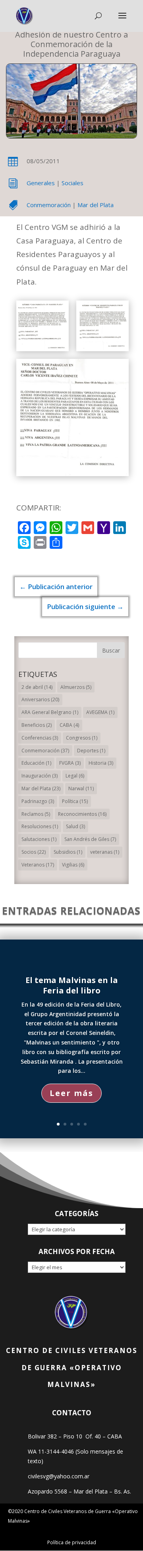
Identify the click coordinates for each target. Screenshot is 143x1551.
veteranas (104, 852)
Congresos (81, 737)
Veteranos (37, 864)
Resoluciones (39, 826)
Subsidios (68, 852)
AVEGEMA (100, 712)
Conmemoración (49, 205)
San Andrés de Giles (90, 839)
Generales (41, 183)
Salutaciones (38, 839)
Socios (33, 852)
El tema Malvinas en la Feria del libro (71, 985)
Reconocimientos (82, 814)
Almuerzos (75, 687)
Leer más (71, 1093)
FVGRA (70, 763)
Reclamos (35, 814)
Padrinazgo (37, 801)
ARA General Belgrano (49, 712)
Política (75, 801)
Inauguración (39, 775)
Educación (36, 763)
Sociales (72, 183)
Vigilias (73, 864)
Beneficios (36, 725)
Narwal (81, 788)
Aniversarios (40, 699)
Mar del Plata (95, 205)
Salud (75, 826)
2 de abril (36, 687)
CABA (69, 725)
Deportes (91, 750)
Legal (75, 775)
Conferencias (39, 737)
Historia (101, 763)
